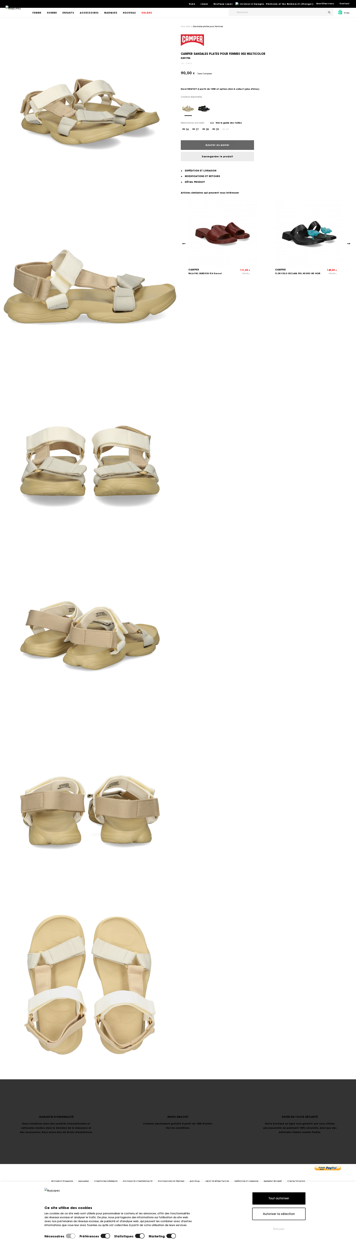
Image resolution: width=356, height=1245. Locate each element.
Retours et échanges (62, 1181)
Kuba (192, 4)
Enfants (68, 12)
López (204, 4)
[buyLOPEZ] (13, 11)
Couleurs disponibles (191, 96)
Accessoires (89, 12)
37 (195, 129)
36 (185, 129)
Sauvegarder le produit (217, 156)
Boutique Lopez (223, 4)
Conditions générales (105, 1181)
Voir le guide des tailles (228, 122)
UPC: (183, 63)
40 (225, 129)
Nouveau (129, 12)
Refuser (279, 1229)
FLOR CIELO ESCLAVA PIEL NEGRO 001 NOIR (297, 273)
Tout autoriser (278, 1198)
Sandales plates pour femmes (208, 26)
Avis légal (195, 1181)
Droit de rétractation (217, 1181)
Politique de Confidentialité (137, 1181)
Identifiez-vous (325, 3)
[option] (90, 112)
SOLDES (146, 12)
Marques (110, 12)
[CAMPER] (192, 40)
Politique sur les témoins (171, 1181)
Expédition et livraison (246, 1181)
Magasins (83, 1181)
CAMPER (193, 269)
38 (205, 129)
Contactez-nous (296, 1181)
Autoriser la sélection (279, 1214)
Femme (36, 12)
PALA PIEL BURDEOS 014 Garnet (205, 273)
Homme (52, 12)
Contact (344, 3)
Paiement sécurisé (273, 1181)
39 (215, 129)
